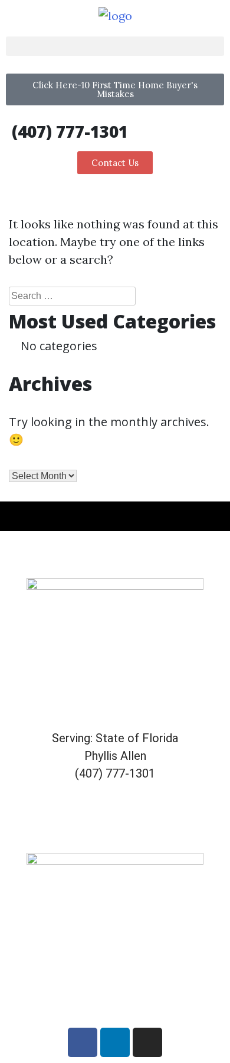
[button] (115, 46)
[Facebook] (82, 1042)
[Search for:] (72, 295)
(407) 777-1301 (70, 131)
